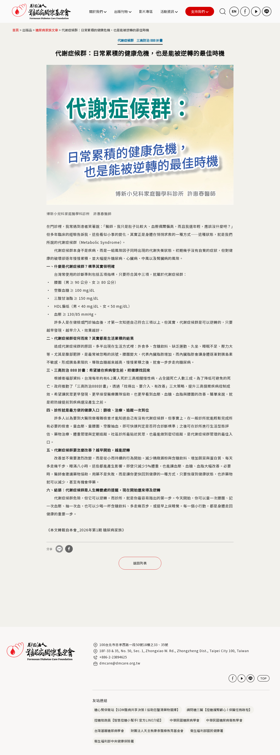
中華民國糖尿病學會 (184, 720)
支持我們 (195, 11)
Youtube (256, 11)
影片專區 (146, 11)
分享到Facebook (69, 549)
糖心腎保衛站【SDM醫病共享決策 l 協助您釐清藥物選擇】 (137, 709)
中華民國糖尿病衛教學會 (224, 720)
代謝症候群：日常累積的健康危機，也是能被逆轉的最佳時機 (105, 30)
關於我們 (96, 11)
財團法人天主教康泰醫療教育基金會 (157, 730)
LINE (266, 11)
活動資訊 (167, 11)
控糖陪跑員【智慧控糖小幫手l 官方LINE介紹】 (128, 720)
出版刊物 (121, 11)
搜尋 (222, 11)
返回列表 (140, 563)
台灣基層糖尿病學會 (109, 730)
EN (234, 11)
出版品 (27, 30)
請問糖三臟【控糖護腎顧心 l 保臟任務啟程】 (219, 709)
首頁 (15, 30)
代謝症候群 (126, 40)
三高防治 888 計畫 (150, 40)
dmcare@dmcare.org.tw (119, 663)
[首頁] (41, 11)
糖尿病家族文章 (46, 30)
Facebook (245, 11)
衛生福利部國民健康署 (206, 730)
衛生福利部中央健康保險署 (114, 741)
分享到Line (59, 549)
